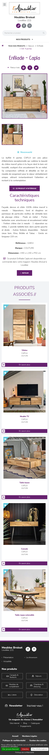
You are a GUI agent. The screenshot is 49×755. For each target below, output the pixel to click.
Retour (25, 273)
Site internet (14, 723)
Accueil (15, 736)
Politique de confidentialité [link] (24, 752)
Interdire (25, 749)
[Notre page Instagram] (29, 25)
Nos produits (23, 39)
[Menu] (4, 4)
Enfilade (40, 46)
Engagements (25, 726)
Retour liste (14, 68)
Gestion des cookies (37, 740)
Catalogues (35, 723)
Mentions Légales (29, 736)
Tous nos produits (16, 46)
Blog (25, 723)
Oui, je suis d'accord (10, 749)
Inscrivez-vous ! (35, 705)
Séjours (31, 46)
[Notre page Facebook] (24, 25)
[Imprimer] (23, 67)
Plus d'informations (39, 749)
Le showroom (31, 657)
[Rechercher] (44, 33)
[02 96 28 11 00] (18, 25)
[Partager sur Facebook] (29, 67)
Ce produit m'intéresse (26, 188)
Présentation (8, 657)
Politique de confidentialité (14, 740)
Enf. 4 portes (26, 49)
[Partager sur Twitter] (36, 67)
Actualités (7, 661)
